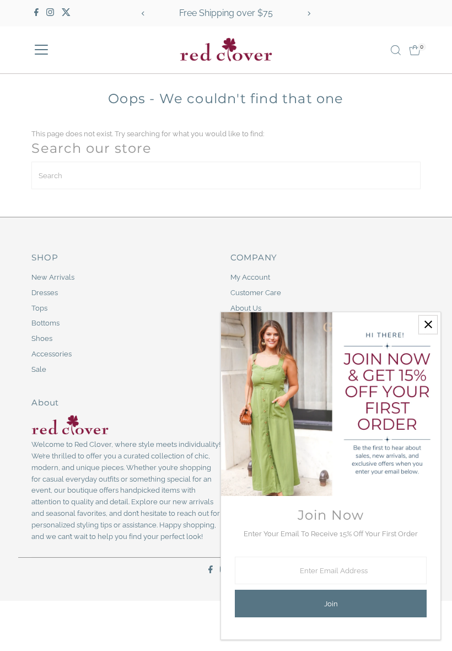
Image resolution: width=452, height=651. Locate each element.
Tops (39, 308)
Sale (38, 369)
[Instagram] (50, 13)
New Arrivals (52, 277)
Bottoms (45, 323)
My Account (250, 277)
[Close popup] (428, 324)
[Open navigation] (41, 50)
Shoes (41, 338)
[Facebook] (36, 13)
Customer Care (255, 293)
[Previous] (143, 13)
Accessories (51, 354)
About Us (245, 308)
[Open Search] (396, 50)
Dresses (44, 293)
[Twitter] (66, 13)
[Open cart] (415, 50)
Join (331, 604)
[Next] (308, 13)
